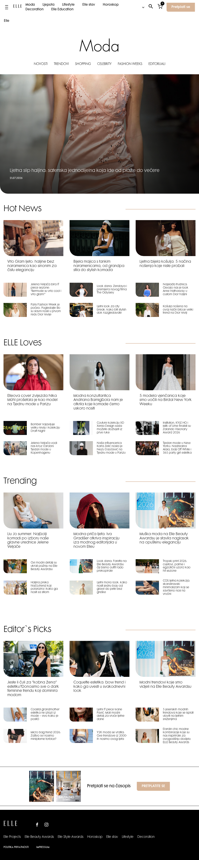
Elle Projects (12, 837)
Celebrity (104, 64)
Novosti (41, 64)
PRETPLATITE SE (153, 786)
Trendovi (61, 64)
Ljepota (48, 4)
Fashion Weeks (130, 64)
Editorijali (156, 64)
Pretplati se (180, 7)
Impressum (42, 847)
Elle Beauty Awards (39, 837)
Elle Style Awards (70, 837)
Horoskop (111, 4)
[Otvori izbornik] (6, 7)
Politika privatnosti (16, 847)
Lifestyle (68, 4)
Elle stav (88, 4)
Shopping (83, 64)
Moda (30, 4)
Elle (6, 21)
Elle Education (62, 9)
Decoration (34, 9)
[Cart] (160, 7)
